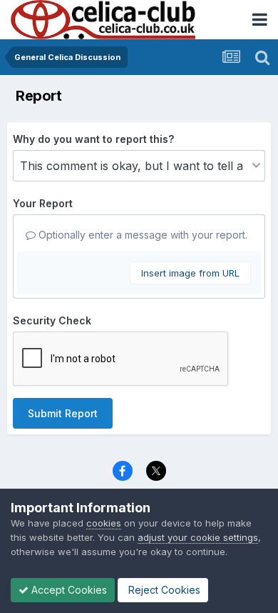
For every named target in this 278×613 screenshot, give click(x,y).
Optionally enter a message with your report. (141, 235)
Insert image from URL (190, 273)
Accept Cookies (68, 590)
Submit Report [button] (63, 413)
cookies (103, 523)
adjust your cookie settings (198, 537)
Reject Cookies (162, 590)
